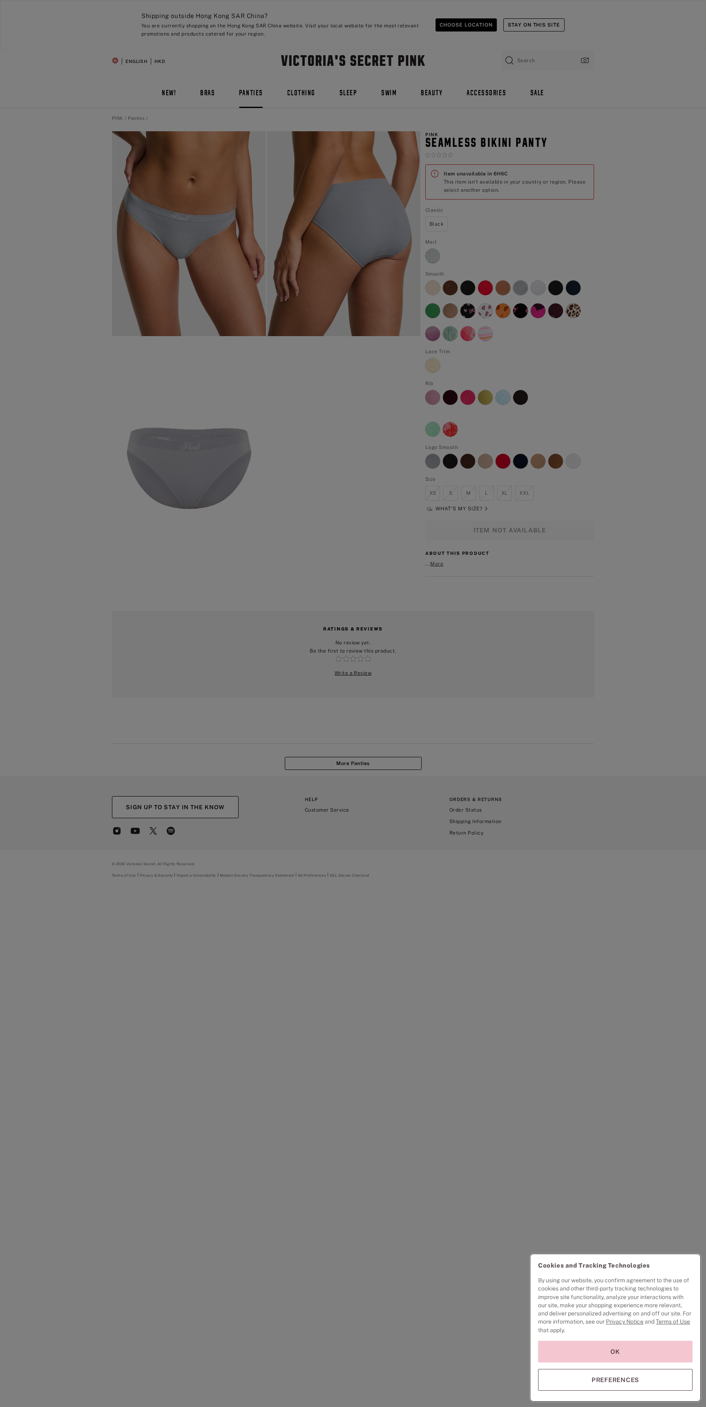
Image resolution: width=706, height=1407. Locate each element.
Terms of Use (673, 1321)
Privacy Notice (624, 1321)
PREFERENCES (615, 1379)
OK (615, 1351)
